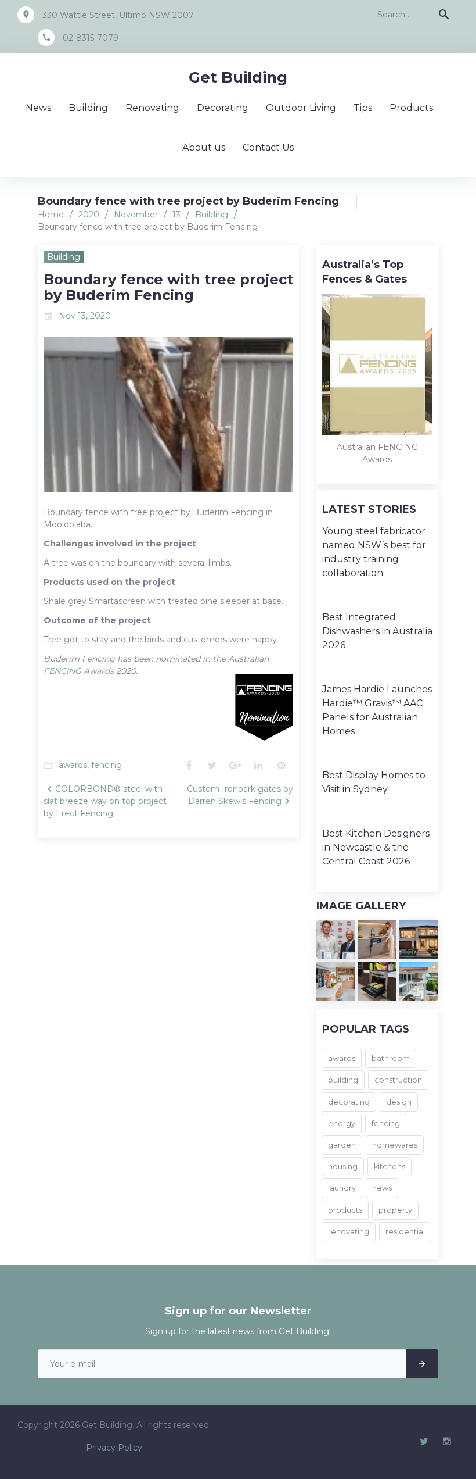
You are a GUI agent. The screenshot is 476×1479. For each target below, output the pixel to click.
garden (342, 1145)
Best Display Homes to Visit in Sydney (373, 782)
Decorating (222, 107)
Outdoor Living (301, 107)
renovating (348, 1231)
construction (398, 1080)
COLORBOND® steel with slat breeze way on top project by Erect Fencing (105, 801)
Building (88, 107)
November (136, 214)
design (399, 1102)
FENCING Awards (79, 671)
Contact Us (268, 147)
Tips (363, 107)
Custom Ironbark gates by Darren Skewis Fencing (240, 795)
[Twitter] (423, 1441)
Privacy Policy (114, 1447)
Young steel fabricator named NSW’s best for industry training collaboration (374, 552)
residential (405, 1231)
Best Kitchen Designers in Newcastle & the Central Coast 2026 (376, 847)
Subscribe (422, 1363)
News (38, 107)
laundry (342, 1188)
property (395, 1210)
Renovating (152, 107)
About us (203, 147)
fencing (106, 765)
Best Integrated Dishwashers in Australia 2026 (377, 631)
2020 (88, 214)
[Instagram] (447, 1441)
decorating (349, 1102)
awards (73, 765)
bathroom (391, 1058)
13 (176, 214)
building (343, 1080)
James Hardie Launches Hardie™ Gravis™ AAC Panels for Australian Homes (377, 710)
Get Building (238, 77)
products (345, 1210)
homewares (394, 1145)
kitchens (389, 1166)
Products (411, 107)
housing (343, 1166)
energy (341, 1123)
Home (51, 214)
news (382, 1188)
